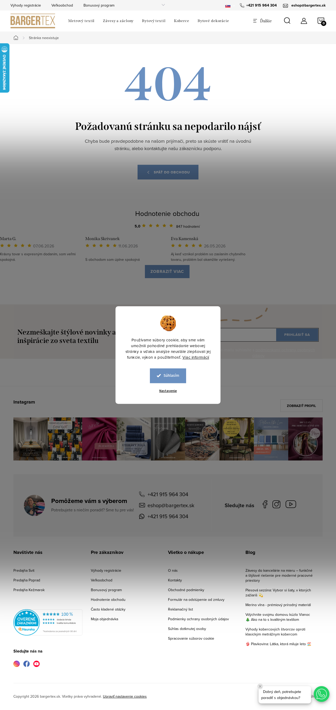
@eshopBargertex (292, 505)
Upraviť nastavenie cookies (125, 696)
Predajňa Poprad (26, 580)
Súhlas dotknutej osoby (187, 628)
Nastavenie (168, 391)
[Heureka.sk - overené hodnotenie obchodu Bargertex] (47, 622)
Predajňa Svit (23, 570)
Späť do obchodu (172, 172)
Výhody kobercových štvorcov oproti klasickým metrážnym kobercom (275, 632)
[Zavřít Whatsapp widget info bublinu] (260, 686)
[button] (321, 694)
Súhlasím (171, 375)
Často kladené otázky (108, 609)
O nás (173, 570)
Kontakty (175, 580)
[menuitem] (81, 20)
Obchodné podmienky (186, 589)
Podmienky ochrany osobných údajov (198, 619)
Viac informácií (195, 357)
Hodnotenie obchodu (167, 213)
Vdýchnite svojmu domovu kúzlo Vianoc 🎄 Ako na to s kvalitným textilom (277, 617)
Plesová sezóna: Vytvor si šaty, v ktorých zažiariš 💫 (278, 592)
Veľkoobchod (62, 5)
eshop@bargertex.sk (171, 505)
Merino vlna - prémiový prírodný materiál (278, 604)
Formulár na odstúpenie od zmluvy (196, 599)
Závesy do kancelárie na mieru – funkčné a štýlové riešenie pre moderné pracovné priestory (279, 575)
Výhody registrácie (25, 5)
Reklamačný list (180, 609)
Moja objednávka (104, 619)
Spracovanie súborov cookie (191, 638)
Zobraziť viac (167, 271)
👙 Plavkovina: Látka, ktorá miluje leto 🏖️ (278, 644)
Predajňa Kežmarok (29, 589)
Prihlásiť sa (297, 334)
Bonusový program (98, 5)
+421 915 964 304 (168, 494)
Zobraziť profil (301, 405)
